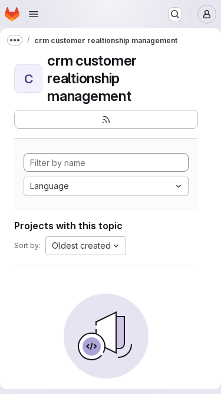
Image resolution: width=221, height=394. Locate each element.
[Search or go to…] (175, 14)
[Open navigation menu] (33, 14)
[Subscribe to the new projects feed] (106, 119)
